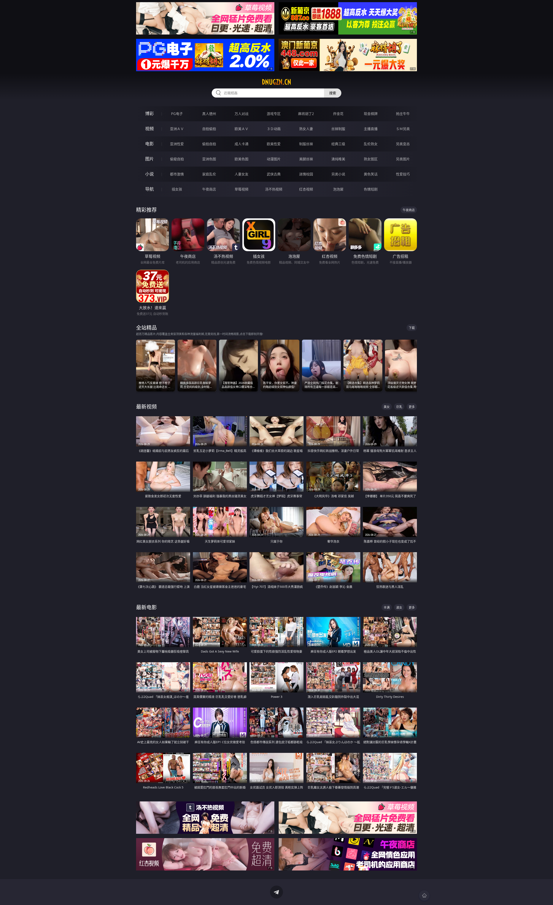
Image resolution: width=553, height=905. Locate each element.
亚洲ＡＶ (177, 128)
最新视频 (146, 406)
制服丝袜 (306, 144)
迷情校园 (306, 174)
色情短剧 (371, 189)
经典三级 (338, 144)
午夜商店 (209, 189)
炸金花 (338, 113)
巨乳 (399, 407)
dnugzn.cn (276, 82)
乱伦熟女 (371, 144)
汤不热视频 (273, 189)
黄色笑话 (371, 174)
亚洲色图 (209, 159)
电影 (149, 144)
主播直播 (371, 128)
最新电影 (146, 607)
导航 (149, 189)
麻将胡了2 (306, 113)
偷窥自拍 (177, 159)
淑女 (399, 607)
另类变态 (403, 144)
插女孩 (177, 189)
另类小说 (338, 174)
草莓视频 (241, 189)
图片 (149, 159)
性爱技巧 (403, 174)
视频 (149, 129)
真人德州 (209, 113)
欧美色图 (241, 159)
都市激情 (177, 174)
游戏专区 (274, 113)
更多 (412, 407)
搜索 (332, 93)
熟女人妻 (306, 128)
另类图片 (403, 159)
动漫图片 (274, 159)
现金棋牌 (371, 113)
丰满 (387, 607)
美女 (387, 407)
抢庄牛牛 (403, 113)
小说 (149, 174)
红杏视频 (306, 189)
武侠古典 (274, 174)
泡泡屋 (338, 189)
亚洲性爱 (177, 144)
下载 (412, 328)
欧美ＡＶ (241, 128)
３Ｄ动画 (274, 128)
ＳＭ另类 (403, 128)
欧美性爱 (274, 144)
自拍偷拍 (209, 128)
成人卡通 (241, 144)
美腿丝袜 (306, 159)
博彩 (149, 114)
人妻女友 (241, 174)
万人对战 (241, 113)
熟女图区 (371, 159)
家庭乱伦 (209, 174)
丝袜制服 (338, 128)
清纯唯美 (338, 159)
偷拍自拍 (209, 144)
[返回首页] (424, 895)
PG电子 (177, 113)
